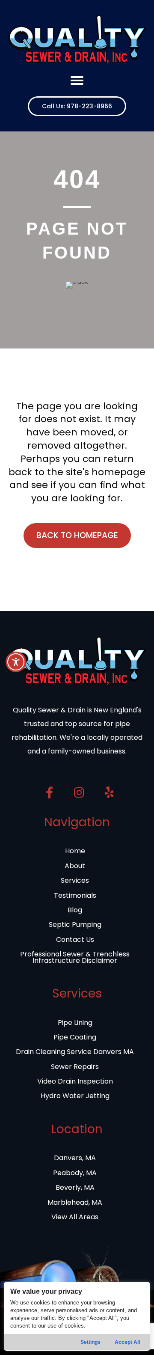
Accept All (127, 1342)
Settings (90, 1342)
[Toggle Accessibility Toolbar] (15, 661)
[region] (77, 1316)
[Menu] (77, 80)
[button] (77, 106)
